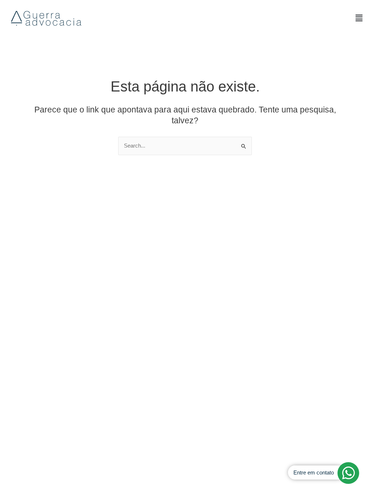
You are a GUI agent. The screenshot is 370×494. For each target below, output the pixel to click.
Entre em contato (313, 472)
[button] (359, 18)
